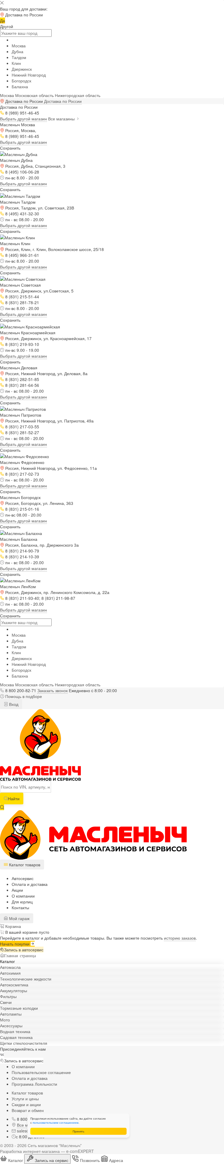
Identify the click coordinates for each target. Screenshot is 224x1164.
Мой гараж (18, 918)
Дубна (17, 51)
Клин (16, 63)
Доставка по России (63, 101)
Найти (14, 798)
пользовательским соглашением (55, 1122)
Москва (19, 46)
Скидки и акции (26, 1104)
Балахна (20, 86)
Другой (6, 26)
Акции (17, 890)
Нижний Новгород (29, 75)
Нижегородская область (77, 95)
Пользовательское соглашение (41, 1072)
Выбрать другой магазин (23, 119)
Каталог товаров (27, 1093)
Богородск (21, 81)
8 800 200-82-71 (20, 690)
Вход (13, 704)
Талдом (19, 57)
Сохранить (10, 148)
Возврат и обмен (28, 1110)
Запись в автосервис (23, 949)
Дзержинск (22, 69)
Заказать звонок (52, 690)
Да (2, 20)
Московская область (34, 95)
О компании (23, 896)
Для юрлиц (22, 902)
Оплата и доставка (30, 884)
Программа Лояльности (34, 1084)
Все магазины (62, 119)
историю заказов (180, 938)
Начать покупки (15, 944)
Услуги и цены (25, 1098)
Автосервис (23, 878)
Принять (78, 1131)
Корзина (12, 926)
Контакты (20, 907)
